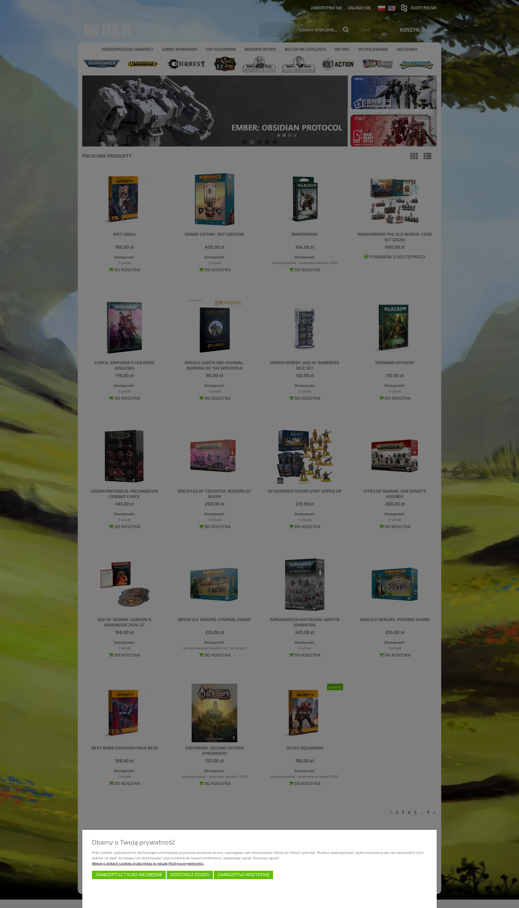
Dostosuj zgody (189, 875)
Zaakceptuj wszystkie (243, 875)
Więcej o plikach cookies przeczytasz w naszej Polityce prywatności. (148, 863)
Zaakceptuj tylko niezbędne (129, 875)
